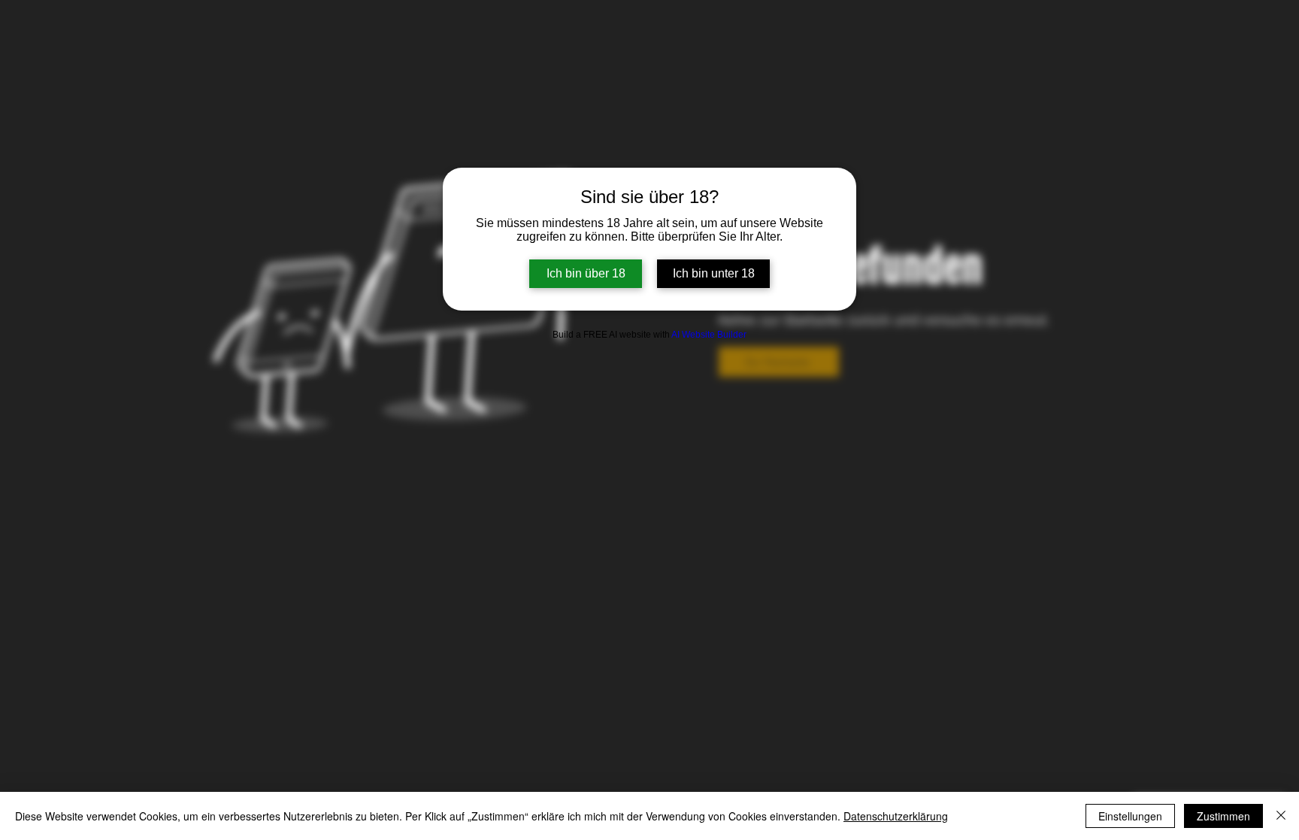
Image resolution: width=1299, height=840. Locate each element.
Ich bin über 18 (586, 273)
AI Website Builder (708, 334)
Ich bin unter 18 (714, 273)
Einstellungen (1130, 815)
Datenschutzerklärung (895, 815)
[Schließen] (1281, 816)
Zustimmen (1223, 815)
